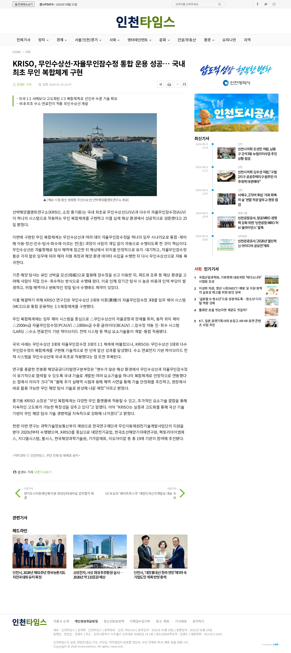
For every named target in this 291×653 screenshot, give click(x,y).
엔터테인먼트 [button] (138, 39)
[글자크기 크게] (184, 84)
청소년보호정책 (114, 621)
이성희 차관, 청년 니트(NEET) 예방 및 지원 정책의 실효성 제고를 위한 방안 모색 (230, 290)
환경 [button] (208, 39)
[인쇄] (169, 84)
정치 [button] (42, 39)
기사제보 (181, 621)
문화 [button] (163, 39)
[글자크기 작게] (177, 84)
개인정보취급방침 (86, 621)
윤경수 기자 (24, 84)
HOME (16, 52)
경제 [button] (60, 39)
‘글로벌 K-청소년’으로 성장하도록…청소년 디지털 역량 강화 (230, 301)
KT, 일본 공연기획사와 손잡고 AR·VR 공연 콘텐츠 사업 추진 (230, 322)
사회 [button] (113, 39)
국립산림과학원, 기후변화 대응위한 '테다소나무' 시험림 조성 (230, 279)
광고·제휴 (162, 621)
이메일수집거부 (140, 621)
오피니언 (229, 39)
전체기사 (23, 39)
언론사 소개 (61, 621)
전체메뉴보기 (25, 4)
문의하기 (198, 621)
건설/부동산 (187, 39)
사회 (27, 52)
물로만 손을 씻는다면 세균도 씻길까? (223, 309)
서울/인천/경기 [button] (87, 39)
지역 (247, 39)
